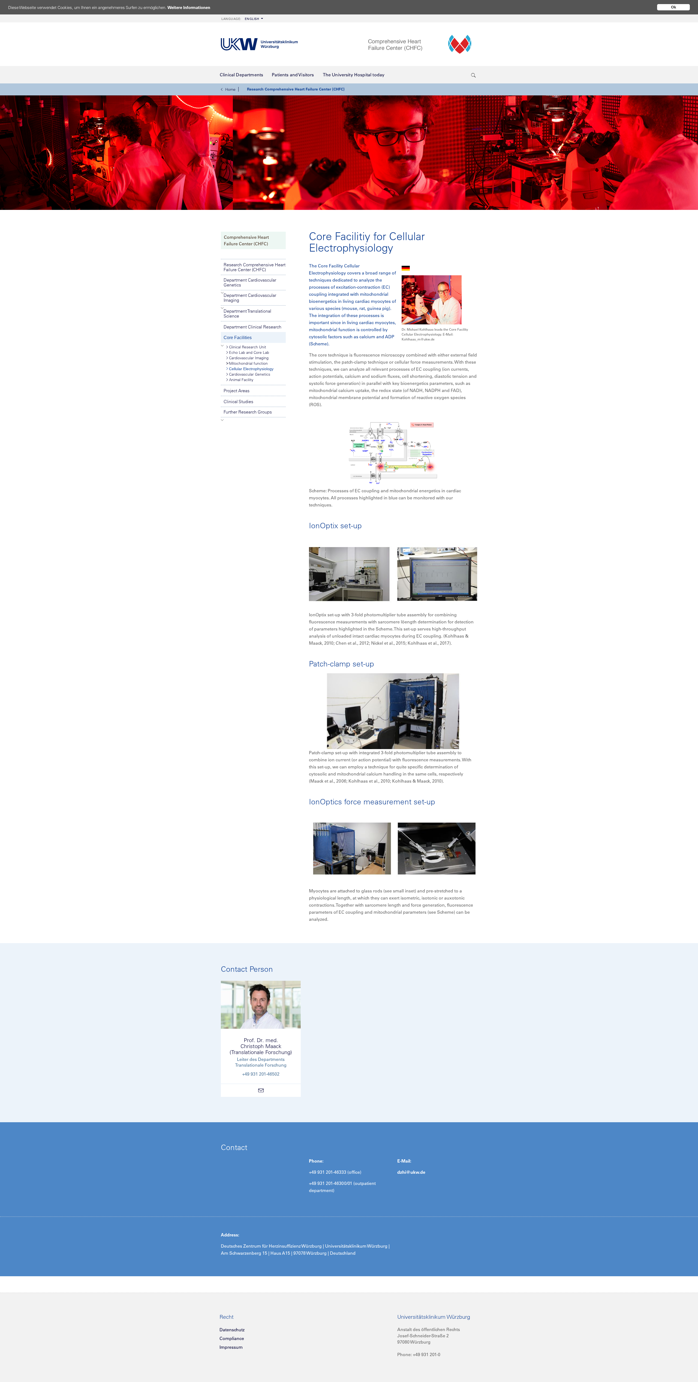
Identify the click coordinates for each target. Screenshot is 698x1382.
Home (230, 89)
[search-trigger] (473, 74)
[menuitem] (242, 18)
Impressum (231, 1347)
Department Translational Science (247, 313)
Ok (673, 7)
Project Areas (236, 390)
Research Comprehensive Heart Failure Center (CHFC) (296, 89)
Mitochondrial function (248, 363)
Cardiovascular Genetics (249, 374)
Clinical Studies (238, 401)
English (240, 19)
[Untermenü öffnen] (222, 292)
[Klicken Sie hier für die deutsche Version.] (406, 267)
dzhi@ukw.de (411, 1172)
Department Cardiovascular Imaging (250, 297)
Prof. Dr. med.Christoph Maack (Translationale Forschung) (261, 1046)
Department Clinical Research (252, 327)
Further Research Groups (248, 412)
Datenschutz (232, 1329)
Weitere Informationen (188, 7)
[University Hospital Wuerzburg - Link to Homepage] (259, 44)
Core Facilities (238, 337)
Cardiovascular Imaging (249, 357)
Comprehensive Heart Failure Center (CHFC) (246, 240)
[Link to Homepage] (422, 44)
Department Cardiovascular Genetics (250, 282)
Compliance (231, 1338)
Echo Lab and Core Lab (249, 352)
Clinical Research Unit (247, 347)
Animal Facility (241, 379)
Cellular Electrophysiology (251, 369)
